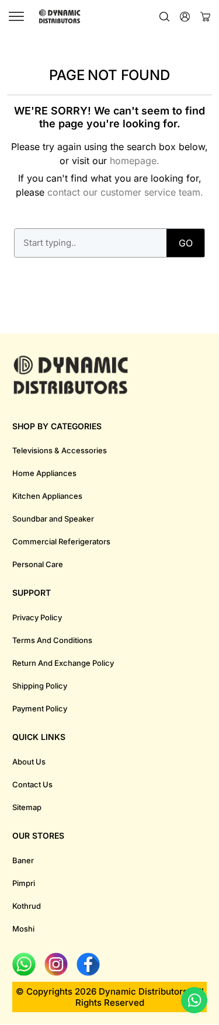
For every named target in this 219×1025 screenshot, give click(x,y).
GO (186, 243)
